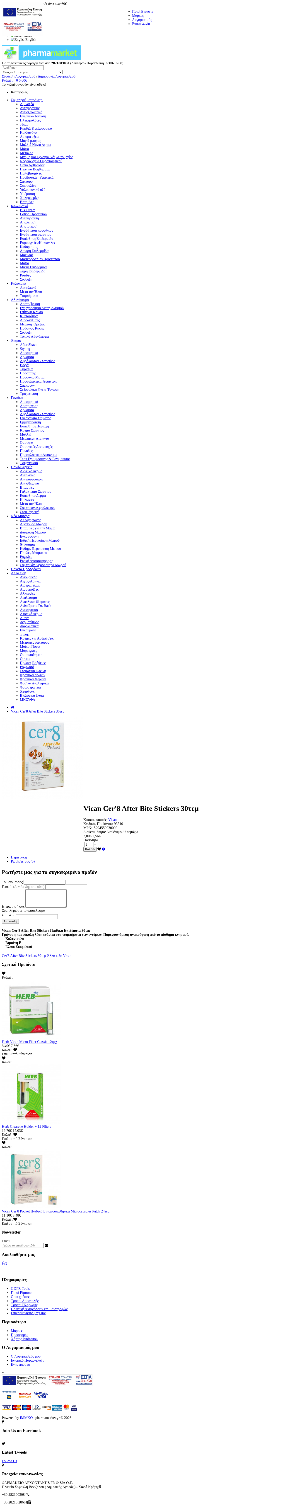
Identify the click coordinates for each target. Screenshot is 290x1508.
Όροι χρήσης (20, 1297)
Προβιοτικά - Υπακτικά (36, 177)
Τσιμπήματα (29, 296)
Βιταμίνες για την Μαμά (37, 528)
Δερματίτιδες (29, 622)
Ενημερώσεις (20, 1364)
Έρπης (24, 634)
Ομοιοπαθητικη (31, 655)
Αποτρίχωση (29, 226)
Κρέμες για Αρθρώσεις (36, 638)
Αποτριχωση (29, 406)
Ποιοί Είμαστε (142, 11)
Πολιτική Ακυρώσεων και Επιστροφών (39, 1309)
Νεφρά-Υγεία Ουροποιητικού (41, 161)
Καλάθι (90, 849)
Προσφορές (19, 1335)
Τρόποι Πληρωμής (24, 1305)
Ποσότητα (90, 840)
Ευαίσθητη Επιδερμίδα (36, 238)
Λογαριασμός (142, 20)
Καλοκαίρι (18, 283)
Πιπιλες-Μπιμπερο (33, 553)
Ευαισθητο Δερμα (33, 495)
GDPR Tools (20, 1288)
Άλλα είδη (18, 573)
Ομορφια (26, 442)
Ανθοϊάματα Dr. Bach (35, 606)
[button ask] (103, 849)
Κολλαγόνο (28, 132)
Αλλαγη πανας (30, 520)
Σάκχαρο (26, 181)
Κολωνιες (27, 500)
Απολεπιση (28, 222)
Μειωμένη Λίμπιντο (34, 438)
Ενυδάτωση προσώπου (36, 230)
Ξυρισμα (26, 369)
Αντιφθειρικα (29, 483)
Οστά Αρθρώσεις (32, 165)
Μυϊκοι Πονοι (30, 646)
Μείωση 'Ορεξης (32, 324)
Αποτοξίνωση (30, 304)
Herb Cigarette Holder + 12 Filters (26, 1126)
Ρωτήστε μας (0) (23, 861)
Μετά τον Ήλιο (31, 291)
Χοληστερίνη (29, 198)
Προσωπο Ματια (32, 377)
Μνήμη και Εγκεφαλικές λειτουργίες (46, 157)
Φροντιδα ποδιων (32, 675)
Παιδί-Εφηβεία (21, 467)
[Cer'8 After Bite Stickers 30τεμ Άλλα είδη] (42, 797)
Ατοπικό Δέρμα (31, 614)
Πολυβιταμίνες (30, 173)
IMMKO (26, 1418)
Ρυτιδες (25, 275)
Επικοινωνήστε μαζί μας (28, 1313)
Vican (112, 820)
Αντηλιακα (27, 475)
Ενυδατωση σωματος (35, 234)
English (30, 39)
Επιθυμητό (9, 1054)
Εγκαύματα (28, 630)
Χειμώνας (27, 691)
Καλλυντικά (19, 206)
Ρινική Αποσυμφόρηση (36, 561)
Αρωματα (27, 357)
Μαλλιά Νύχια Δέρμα (35, 145)
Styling (25, 349)
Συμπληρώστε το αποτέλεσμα (23, 910)
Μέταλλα (26, 153)
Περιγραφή (19, 857)
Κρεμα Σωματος (32, 430)
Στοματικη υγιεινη (33, 671)
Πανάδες (26, 451)
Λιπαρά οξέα (29, 136)
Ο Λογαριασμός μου (26, 1356)
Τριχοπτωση (29, 393)
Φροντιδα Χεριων (33, 679)
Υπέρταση (27, 194)
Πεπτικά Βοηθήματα (35, 169)
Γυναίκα (17, 398)
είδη (59, 956)
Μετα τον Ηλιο (31, 504)
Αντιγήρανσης (30, 108)
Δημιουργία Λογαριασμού (56, 76)
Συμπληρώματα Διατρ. (27, 100)
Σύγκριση (25, 1054)
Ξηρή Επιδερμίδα (32, 271)
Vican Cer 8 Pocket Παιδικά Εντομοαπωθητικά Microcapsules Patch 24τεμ (56, 1211)
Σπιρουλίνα (28, 185)
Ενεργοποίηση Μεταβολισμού (42, 308)
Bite (21, 956)
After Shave (28, 345)
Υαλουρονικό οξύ (32, 190)
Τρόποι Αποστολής (25, 1301)
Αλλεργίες (27, 593)
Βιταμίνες (27, 202)
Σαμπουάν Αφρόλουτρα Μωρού (43, 565)
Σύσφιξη (26, 279)
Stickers (31, 956)
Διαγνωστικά (29, 626)
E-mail (23, 887)
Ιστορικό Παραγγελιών (27, 1360)
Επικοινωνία (141, 24)
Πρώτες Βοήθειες (33, 663)
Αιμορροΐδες (29, 589)
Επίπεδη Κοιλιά (31, 312)
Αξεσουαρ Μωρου (33, 524)
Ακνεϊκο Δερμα (31, 471)
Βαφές (24, 365)
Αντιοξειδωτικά (31, 112)
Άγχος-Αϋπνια (30, 581)
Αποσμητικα (29, 353)
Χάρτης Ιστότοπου (24, 1339)
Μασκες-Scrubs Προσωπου (40, 259)
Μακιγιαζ (27, 255)
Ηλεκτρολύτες (30, 120)
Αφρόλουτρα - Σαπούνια (37, 361)
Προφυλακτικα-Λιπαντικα (38, 381)
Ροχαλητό (27, 667)
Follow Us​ (9, 1461)
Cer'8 (6, 956)
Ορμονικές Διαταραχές (36, 447)
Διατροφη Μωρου (33, 532)
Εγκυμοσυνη (29, 536)
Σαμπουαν (27, 385)
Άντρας (16, 340)
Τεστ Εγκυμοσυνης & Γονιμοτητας (45, 459)
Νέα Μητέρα (20, 516)
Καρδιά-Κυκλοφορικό (36, 128)
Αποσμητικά (29, 402)
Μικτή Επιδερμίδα (33, 267)
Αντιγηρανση (29, 218)
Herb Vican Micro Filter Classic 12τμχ (29, 1042)
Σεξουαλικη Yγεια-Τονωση (39, 389)
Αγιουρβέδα (28, 577)
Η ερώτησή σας (13, 906)
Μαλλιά (25, 434)
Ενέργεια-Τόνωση (33, 116)
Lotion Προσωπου (33, 214)
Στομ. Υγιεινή (29, 512)
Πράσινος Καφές (32, 328)
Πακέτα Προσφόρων (26, 569)
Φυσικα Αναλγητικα (34, 683)
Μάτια (24, 149)
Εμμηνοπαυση (30, 422)
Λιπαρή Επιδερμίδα (34, 251)
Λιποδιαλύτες (30, 320)
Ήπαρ (24, 124)
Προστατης (28, 373)
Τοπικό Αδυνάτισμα (34, 336)
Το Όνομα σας (12, 882)
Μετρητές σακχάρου (34, 642)
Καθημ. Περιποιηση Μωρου (40, 548)
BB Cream (27, 210)
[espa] (22, 35)
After (14, 956)
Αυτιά (24, 618)
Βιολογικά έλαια (32, 695)
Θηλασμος (27, 544)
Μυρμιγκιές (28, 650)
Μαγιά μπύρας (30, 141)
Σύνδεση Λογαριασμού (18, 76)
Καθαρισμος (29, 247)
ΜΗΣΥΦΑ (27, 699)
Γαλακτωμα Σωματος (35, 418)
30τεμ (42, 956)
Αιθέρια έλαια (30, 585)
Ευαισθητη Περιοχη (34, 426)
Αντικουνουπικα (31, 479)
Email (6, 1241)
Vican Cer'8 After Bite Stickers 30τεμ (38, 711)
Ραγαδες (26, 557)
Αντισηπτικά (29, 610)
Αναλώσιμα (28, 597)
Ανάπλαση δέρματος (35, 602)
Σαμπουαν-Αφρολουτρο (37, 508)
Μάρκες (138, 15)
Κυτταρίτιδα (29, 316)
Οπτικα (25, 659)
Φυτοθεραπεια (30, 687)
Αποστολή (10, 921)
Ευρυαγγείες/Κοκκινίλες (37, 243)
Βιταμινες (27, 487)
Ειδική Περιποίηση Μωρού (40, 540)
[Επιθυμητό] (99, 849)
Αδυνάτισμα (20, 300)
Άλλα (51, 956)
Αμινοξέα (27, 104)
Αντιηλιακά (28, 287)
